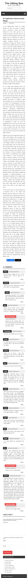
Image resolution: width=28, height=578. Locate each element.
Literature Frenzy (8, 570)
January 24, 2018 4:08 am (13, 305)
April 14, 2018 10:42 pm (14, 350)
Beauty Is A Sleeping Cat (10, 568)
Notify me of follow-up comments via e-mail (13, 538)
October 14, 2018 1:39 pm (14, 388)
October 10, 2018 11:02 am (13, 363)
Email (4, 546)
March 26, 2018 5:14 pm (14, 339)
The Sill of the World (9, 560)
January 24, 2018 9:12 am (10, 318)
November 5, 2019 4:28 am (14, 438)
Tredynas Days (8, 563)
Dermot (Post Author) (10, 504)
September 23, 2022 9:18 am (11, 506)
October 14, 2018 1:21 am (14, 371)
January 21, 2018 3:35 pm (15, 282)
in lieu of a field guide (9, 565)
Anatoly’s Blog (8, 562)
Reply (22, 279)
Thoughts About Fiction (10, 567)
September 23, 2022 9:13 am (15, 475)
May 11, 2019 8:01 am (13, 417)
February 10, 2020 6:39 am (11, 468)
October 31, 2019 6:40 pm (12, 428)
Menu (3, 13)
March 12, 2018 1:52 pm (17, 331)
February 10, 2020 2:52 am (13, 448)
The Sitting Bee (14, 3)
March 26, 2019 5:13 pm (15, 292)
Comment (5, 522)
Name (5, 540)
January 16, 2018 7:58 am (14, 271)
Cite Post (11, 23)
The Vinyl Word (8, 572)
